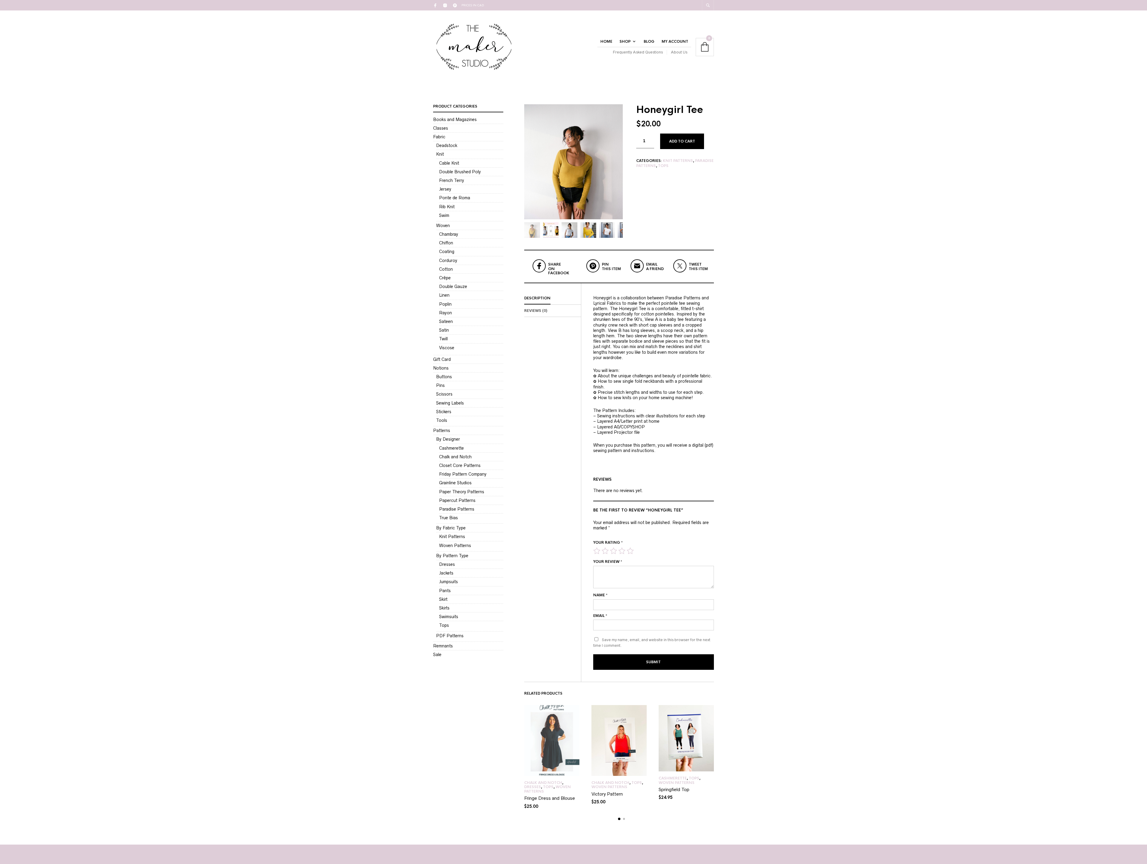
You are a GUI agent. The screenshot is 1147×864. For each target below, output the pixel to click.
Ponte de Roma (454, 197)
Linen (444, 295)
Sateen (446, 321)
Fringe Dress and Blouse (549, 798)
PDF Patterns (450, 635)
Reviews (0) (535, 310)
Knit (440, 154)
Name (600, 595)
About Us (679, 52)
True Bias (448, 517)
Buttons (444, 376)
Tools (441, 420)
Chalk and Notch (543, 782)
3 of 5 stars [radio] (613, 550)
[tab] (552, 298)
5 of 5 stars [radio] (630, 550)
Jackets (446, 573)
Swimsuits (448, 616)
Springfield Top (674, 789)
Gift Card (442, 359)
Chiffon (446, 242)
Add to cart (682, 141)
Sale (437, 654)
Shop (625, 41)
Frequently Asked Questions (638, 52)
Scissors (444, 394)
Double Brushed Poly (460, 171)
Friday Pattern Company (463, 474)
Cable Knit (449, 163)
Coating (446, 251)
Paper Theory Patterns (461, 491)
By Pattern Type (452, 555)
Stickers (443, 411)
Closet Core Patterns (460, 465)
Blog (649, 41)
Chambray (448, 234)
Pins (440, 385)
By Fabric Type (451, 528)
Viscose (446, 347)
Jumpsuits (448, 581)
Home (606, 41)
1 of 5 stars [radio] (596, 550)
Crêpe (445, 277)
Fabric (439, 136)
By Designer (448, 439)
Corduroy (448, 260)
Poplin (445, 304)
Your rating (608, 542)
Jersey (445, 189)
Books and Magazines (455, 119)
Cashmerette (673, 778)
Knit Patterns (678, 160)
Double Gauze (453, 286)
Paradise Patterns (456, 509)
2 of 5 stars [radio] (605, 550)
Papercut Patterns (457, 500)
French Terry (451, 180)
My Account (675, 41)
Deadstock (446, 145)
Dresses (532, 787)
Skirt (443, 599)
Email (600, 615)
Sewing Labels (450, 403)
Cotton (446, 269)
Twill (443, 338)
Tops (663, 165)
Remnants (443, 646)
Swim (444, 215)
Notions (441, 368)
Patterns (441, 430)
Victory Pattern (607, 793)
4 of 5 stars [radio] (621, 550)
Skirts (444, 608)
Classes (440, 128)
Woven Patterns (609, 787)
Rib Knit (447, 206)
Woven (443, 225)
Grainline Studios (455, 482)
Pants (445, 590)
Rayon (445, 312)
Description (537, 298)
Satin (444, 330)
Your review (607, 561)
